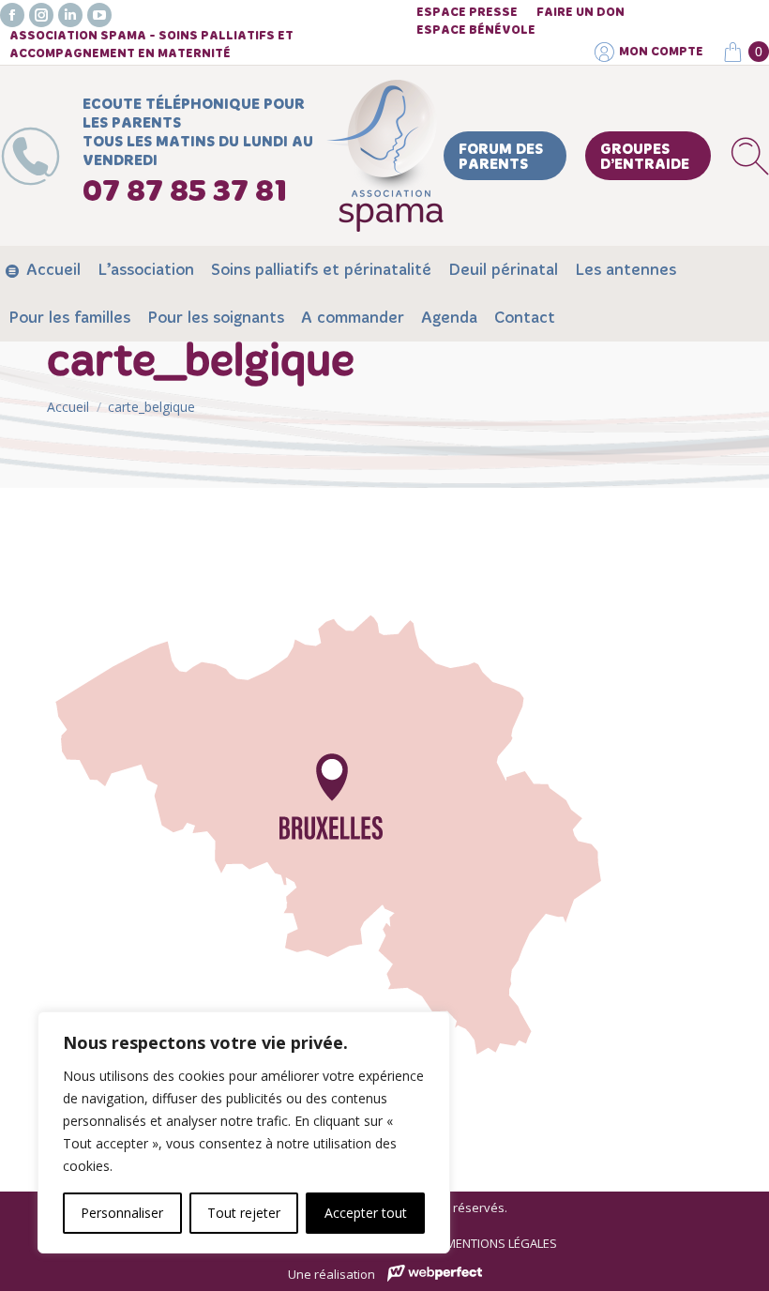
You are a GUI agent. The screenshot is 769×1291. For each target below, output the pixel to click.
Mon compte (661, 52)
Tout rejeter (243, 1213)
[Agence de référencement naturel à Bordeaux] (434, 1275)
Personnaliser (122, 1213)
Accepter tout (365, 1213)
